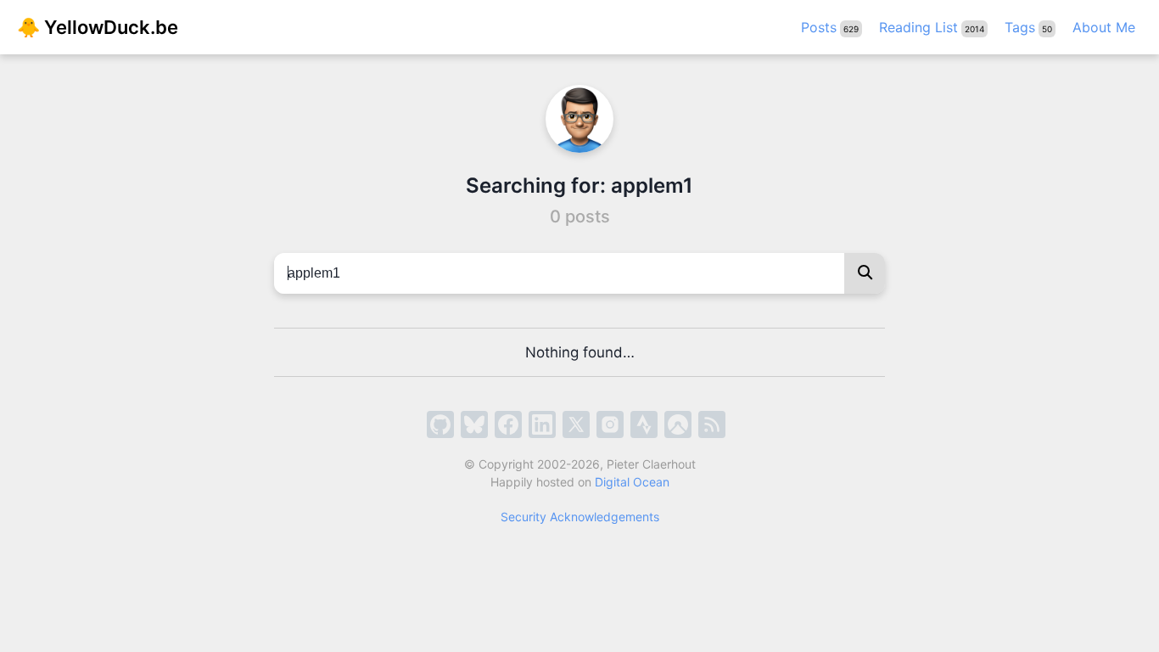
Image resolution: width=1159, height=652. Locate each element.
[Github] (440, 424)
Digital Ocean (632, 482)
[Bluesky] (474, 424)
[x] (576, 424)
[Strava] (644, 424)
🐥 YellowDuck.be (97, 27)
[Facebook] (508, 424)
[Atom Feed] (711, 424)
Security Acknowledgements (580, 516)
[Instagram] (610, 424)
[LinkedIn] (542, 424)
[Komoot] (677, 424)
